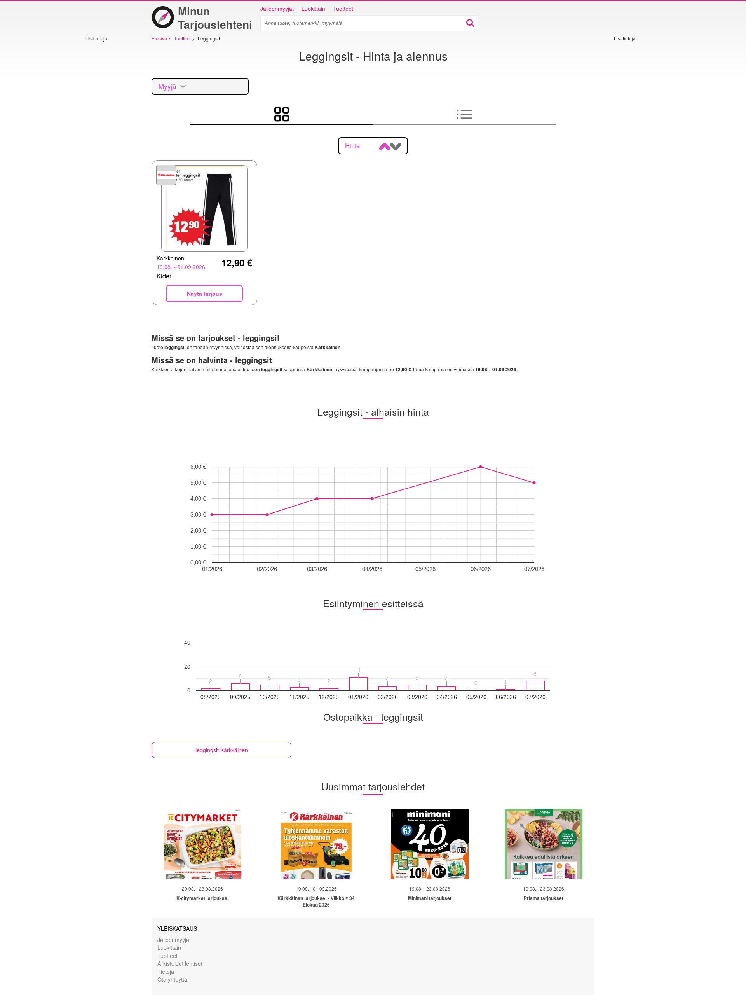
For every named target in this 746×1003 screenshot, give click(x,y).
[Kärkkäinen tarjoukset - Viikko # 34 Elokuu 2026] (316, 844)
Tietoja (165, 971)
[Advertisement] (108, 158)
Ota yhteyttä (172, 979)
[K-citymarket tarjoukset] (202, 844)
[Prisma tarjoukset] (543, 844)
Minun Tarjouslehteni (215, 17)
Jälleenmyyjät (277, 8)
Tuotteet (343, 8)
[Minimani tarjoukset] (430, 844)
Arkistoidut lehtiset (179, 963)
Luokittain (313, 8)
